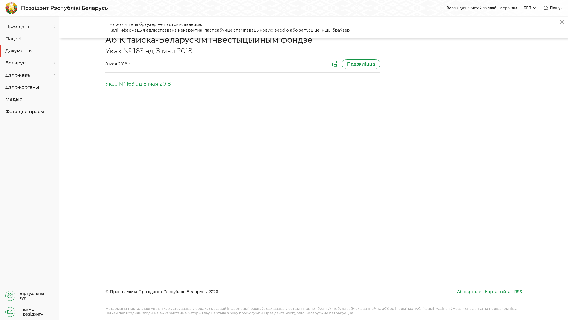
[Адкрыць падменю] (54, 26)
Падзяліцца (361, 64)
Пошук (556, 8)
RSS (518, 291)
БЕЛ (527, 8)
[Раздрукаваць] (335, 64)
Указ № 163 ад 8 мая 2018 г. (140, 83)
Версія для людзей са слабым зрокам (482, 8)
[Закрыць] (562, 22)
